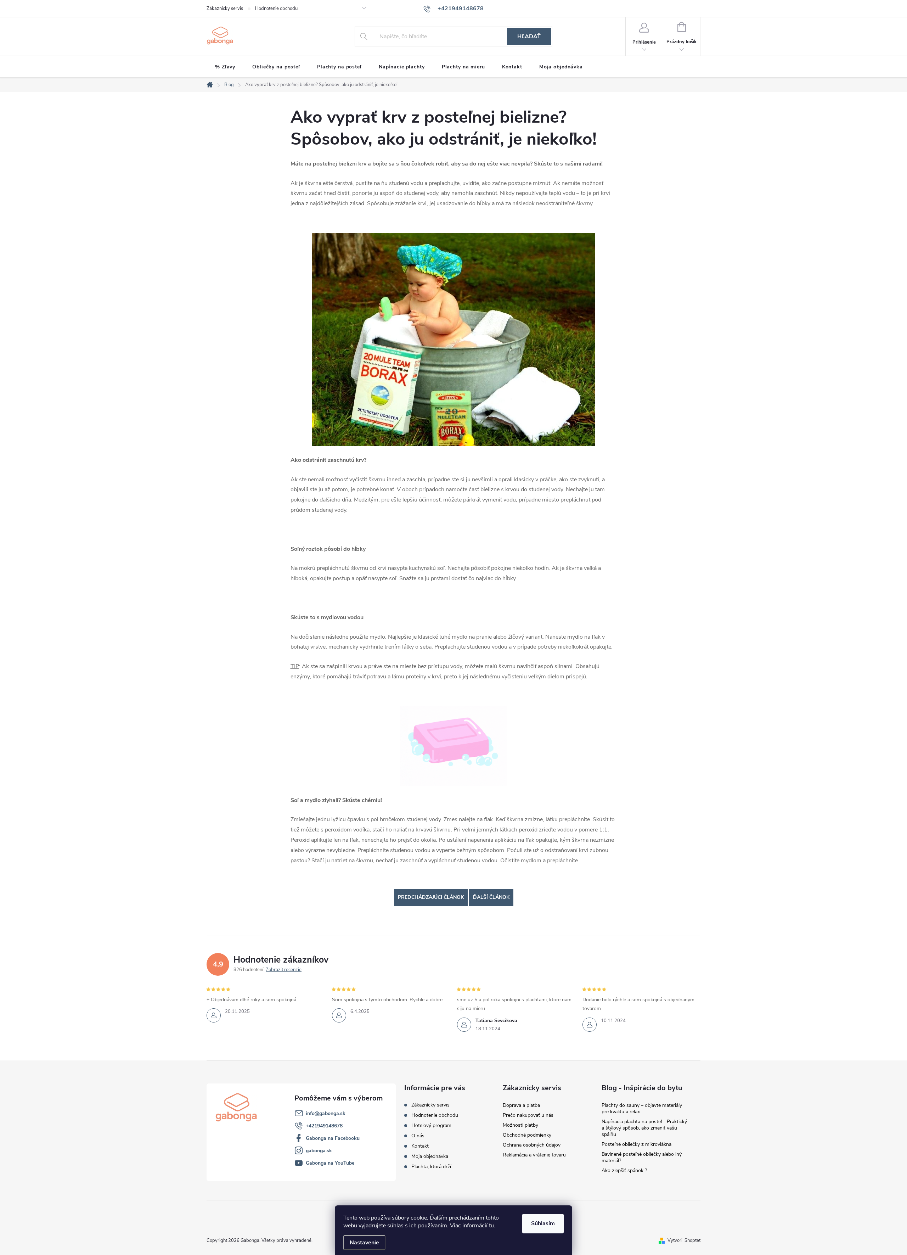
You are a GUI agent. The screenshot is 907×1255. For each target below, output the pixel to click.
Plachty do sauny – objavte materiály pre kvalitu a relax (642, 1108)
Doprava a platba (521, 1105)
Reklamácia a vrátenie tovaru (534, 1155)
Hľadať (529, 36)
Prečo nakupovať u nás (528, 1115)
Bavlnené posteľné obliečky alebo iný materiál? (642, 1157)
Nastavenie (364, 1242)
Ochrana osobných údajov (531, 1145)
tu (491, 1225)
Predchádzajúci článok (431, 897)
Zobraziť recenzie (284, 970)
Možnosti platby (520, 1125)
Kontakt (420, 1146)
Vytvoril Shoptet (683, 1240)
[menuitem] (225, 67)
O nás (417, 1135)
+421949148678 (324, 1125)
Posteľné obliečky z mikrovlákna (636, 1144)
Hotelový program (431, 1125)
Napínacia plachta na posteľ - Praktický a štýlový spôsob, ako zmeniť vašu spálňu (644, 1128)
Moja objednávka (429, 1156)
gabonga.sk (319, 1150)
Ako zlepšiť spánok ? (624, 1170)
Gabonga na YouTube (330, 1163)
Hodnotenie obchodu (276, 8)
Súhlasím (543, 1223)
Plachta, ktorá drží (431, 1166)
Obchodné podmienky (527, 1135)
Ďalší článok (491, 897)
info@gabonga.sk (325, 1113)
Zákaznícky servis (225, 8)
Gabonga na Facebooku (333, 1138)
